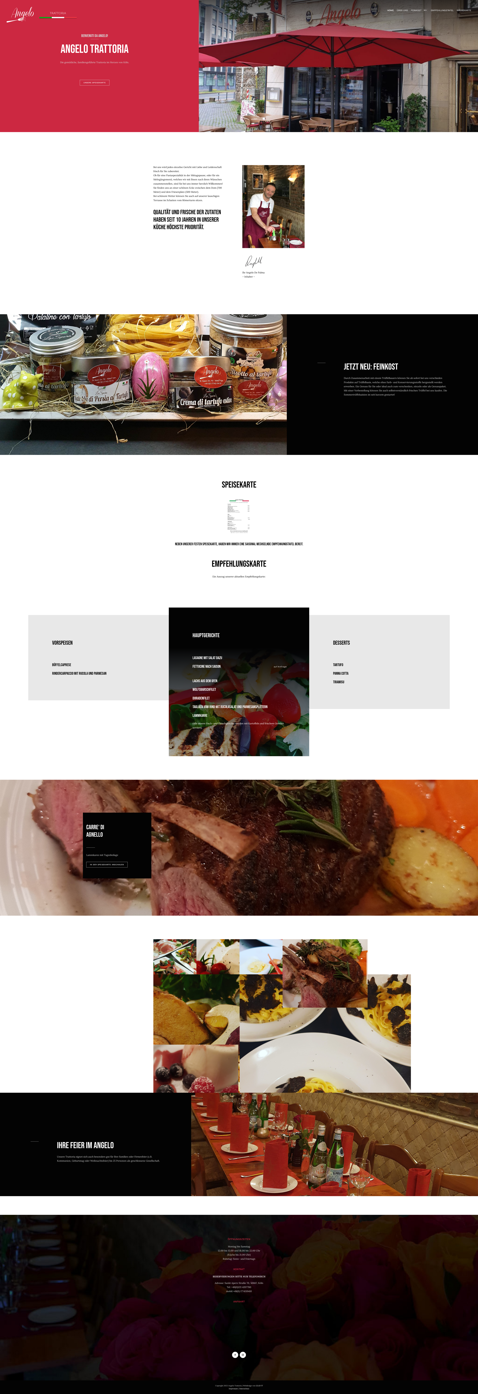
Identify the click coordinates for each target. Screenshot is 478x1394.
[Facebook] (235, 1355)
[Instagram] (243, 1355)
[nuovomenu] (239, 499)
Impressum (233, 1389)
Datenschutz (244, 1389)
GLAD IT (259, 1386)
